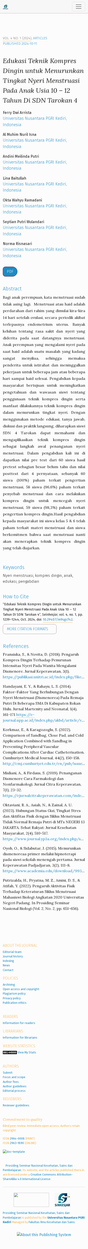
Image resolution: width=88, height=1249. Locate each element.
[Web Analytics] (10, 1052)
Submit (7, 1072)
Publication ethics (15, 1002)
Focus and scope (14, 1077)
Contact (8, 970)
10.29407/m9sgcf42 (58, 620)
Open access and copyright (21, 989)
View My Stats (27, 1052)
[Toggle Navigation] (78, 6)
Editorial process (14, 1090)
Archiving (9, 984)
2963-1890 (17, 1143)
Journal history (13, 956)
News (6, 965)
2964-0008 (17, 1138)
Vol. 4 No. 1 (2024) (17, 38)
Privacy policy (12, 998)
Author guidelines (15, 1086)
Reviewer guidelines (16, 1105)
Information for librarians (20, 1037)
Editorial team (12, 952)
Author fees (11, 1082)
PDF (10, 271)
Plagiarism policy (14, 993)
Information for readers (19, 1023)
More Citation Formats (28, 629)
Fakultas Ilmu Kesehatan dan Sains (52, 1222)
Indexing (8, 961)
